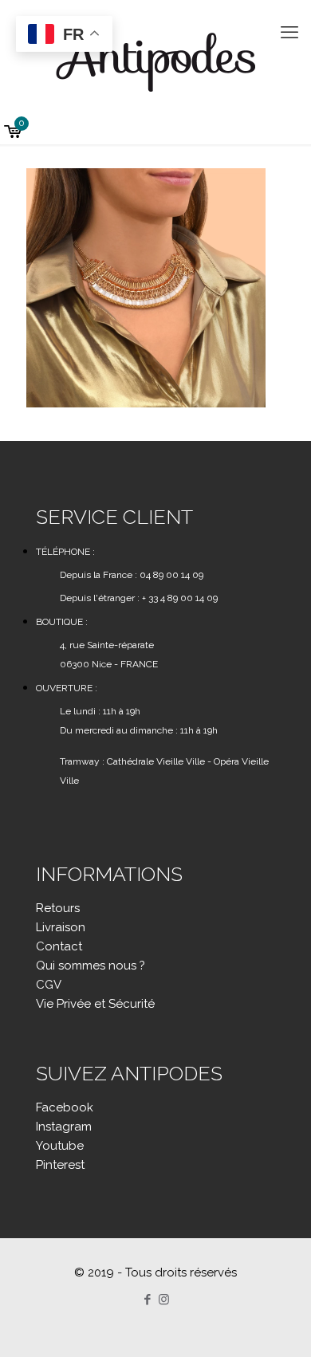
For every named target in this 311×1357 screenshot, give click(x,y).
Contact (59, 946)
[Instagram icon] (164, 1299)
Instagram (64, 1126)
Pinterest (60, 1165)
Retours (58, 908)
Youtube (60, 1146)
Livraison (60, 927)
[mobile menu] (289, 31)
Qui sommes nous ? (90, 965)
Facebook (64, 1107)
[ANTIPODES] (155, 60)
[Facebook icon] (147, 1299)
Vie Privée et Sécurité (95, 1004)
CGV (48, 984)
